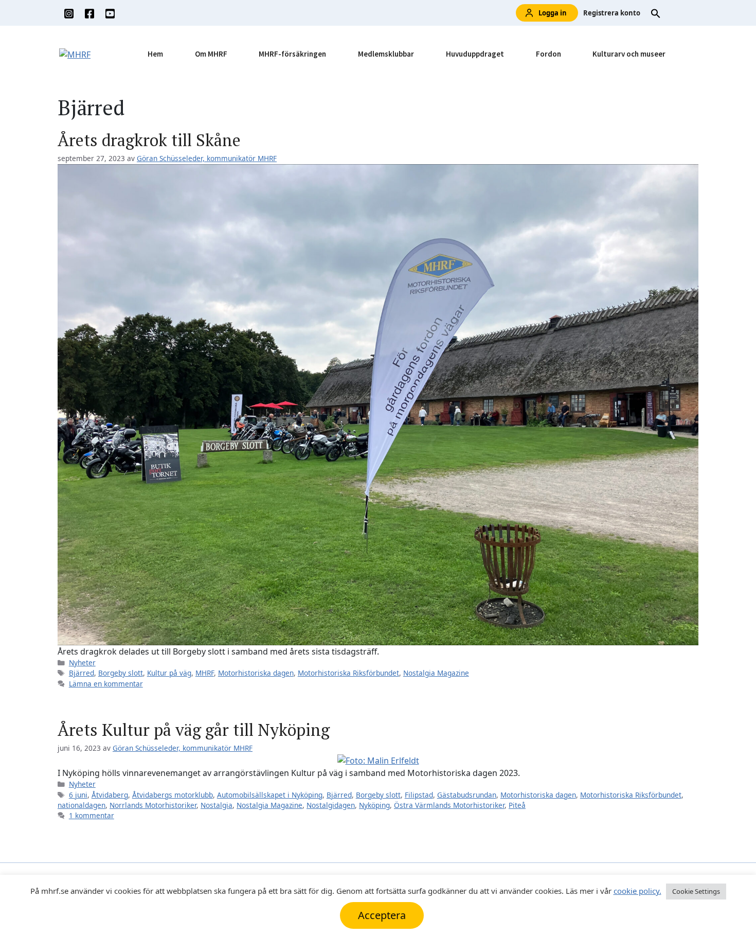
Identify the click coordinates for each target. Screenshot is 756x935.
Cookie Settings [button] (696, 891)
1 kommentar (91, 815)
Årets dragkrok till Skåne (149, 140)
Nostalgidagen (331, 805)
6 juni (78, 795)
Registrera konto (611, 12)
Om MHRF (211, 54)
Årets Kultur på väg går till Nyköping (194, 729)
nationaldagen (81, 805)
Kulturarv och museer (628, 54)
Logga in (552, 12)
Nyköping (374, 805)
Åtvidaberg (110, 795)
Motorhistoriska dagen (256, 673)
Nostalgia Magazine (436, 673)
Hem (155, 54)
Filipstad (419, 795)
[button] (655, 13)
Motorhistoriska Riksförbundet (348, 673)
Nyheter (82, 662)
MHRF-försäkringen (292, 54)
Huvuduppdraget (475, 54)
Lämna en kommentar (106, 684)
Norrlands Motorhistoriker (153, 805)
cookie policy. (637, 891)
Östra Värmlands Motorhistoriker (449, 805)
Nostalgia (216, 805)
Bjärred (81, 673)
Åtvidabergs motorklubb (172, 795)
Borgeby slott (120, 673)
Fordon (548, 54)
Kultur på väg (169, 673)
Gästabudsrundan (466, 795)
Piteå (517, 805)
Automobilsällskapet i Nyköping (269, 795)
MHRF (204, 673)
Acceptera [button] (382, 915)
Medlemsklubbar (386, 54)
